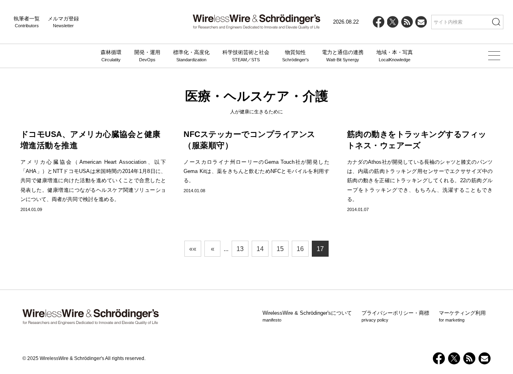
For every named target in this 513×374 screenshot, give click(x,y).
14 (260, 248)
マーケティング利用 (462, 316)
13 (240, 248)
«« (192, 248)
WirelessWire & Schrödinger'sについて (307, 316)
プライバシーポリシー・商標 (395, 316)
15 (280, 248)
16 (300, 248)
